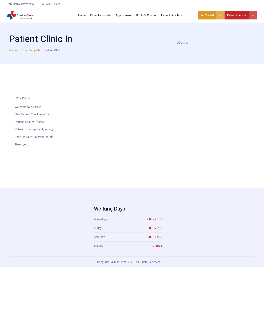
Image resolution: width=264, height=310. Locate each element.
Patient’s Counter (100, 15)
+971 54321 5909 (50, 4)
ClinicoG (24, 97)
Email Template (31, 50)
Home (82, 15)
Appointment (124, 15)
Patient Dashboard (172, 15)
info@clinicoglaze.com (21, 4)
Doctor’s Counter (146, 15)
